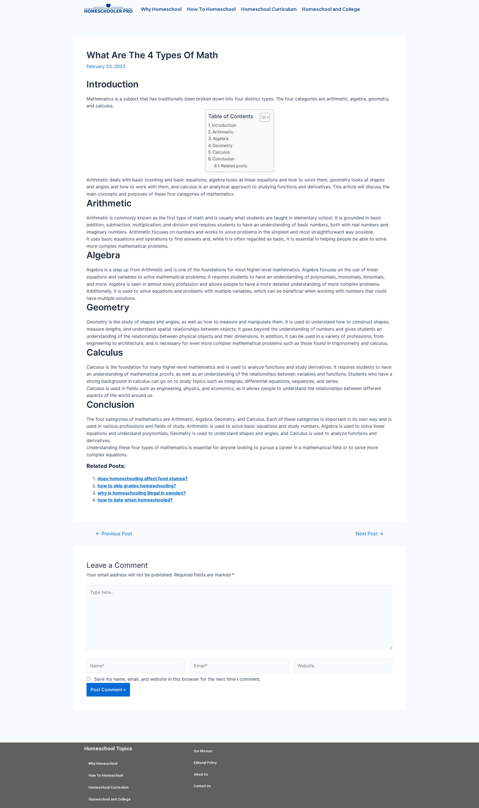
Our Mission (203, 751)
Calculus (221, 152)
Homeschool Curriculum (269, 9)
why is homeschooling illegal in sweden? (142, 493)
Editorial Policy (205, 763)
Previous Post (114, 533)
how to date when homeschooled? (135, 500)
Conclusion (223, 158)
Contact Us (202, 786)
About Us (201, 774)
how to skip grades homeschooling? (137, 485)
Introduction (224, 125)
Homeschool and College (331, 9)
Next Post (369, 533)
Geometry (222, 145)
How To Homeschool (211, 9)
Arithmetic (223, 132)
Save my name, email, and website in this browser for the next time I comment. (177, 679)
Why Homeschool (161, 9)
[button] (262, 117)
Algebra (220, 138)
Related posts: (234, 165)
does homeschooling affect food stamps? (143, 478)
